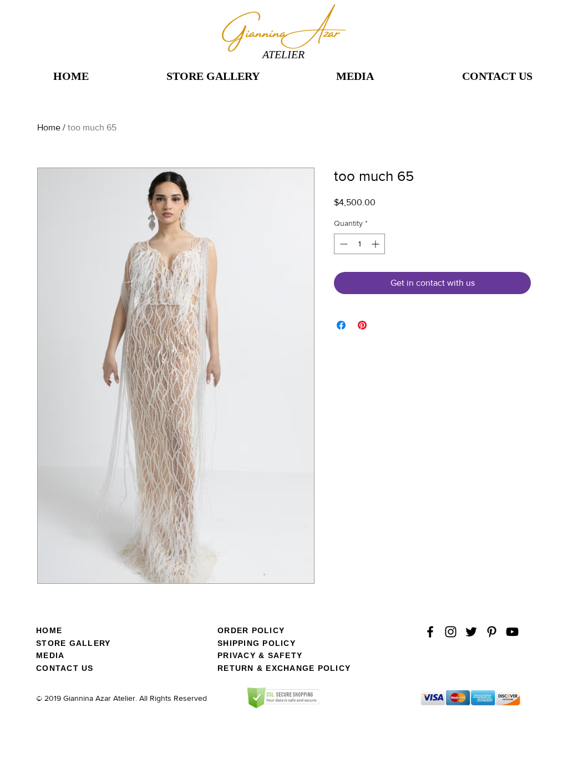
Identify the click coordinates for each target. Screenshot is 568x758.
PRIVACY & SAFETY (259, 655)
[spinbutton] (359, 244)
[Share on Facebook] (341, 325)
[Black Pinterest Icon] (491, 631)
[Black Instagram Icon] (450, 631)
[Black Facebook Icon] (430, 631)
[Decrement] (342, 244)
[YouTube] (512, 631)
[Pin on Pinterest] (362, 325)
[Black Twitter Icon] (471, 631)
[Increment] (376, 244)
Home (48, 127)
